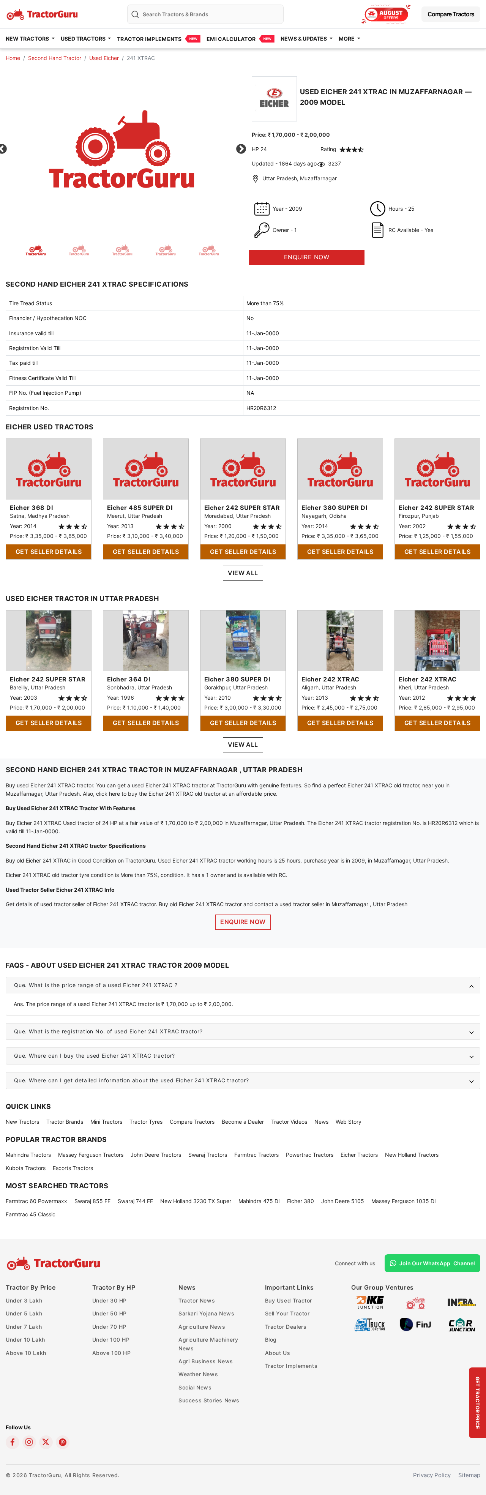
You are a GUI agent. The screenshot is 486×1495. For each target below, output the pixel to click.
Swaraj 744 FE (135, 1201)
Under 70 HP (109, 1326)
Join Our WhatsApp (437, 1263)
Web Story (348, 1121)
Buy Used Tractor (288, 1300)
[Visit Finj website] (415, 1324)
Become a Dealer (243, 1121)
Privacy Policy (432, 1475)
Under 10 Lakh (25, 1339)
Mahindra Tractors (28, 1154)
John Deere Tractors (156, 1154)
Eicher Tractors (359, 1154)
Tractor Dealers (286, 1326)
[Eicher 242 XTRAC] (340, 640)
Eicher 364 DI (128, 679)
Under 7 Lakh (24, 1326)
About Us (277, 1353)
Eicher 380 (300, 1201)
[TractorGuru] (54, 1263)
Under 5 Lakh (24, 1313)
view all (243, 573)
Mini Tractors (106, 1121)
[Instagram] (29, 1442)
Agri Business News (205, 1361)
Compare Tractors (451, 14)
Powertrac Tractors (309, 1154)
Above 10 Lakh (26, 1353)
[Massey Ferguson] (386, 14)
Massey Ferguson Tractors (90, 1154)
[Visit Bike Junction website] (369, 1301)
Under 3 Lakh (24, 1300)
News (321, 1121)
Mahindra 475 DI (259, 1201)
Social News (195, 1387)
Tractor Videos (289, 1121)
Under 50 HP (109, 1313)
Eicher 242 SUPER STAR (242, 507)
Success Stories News (209, 1400)
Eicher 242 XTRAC (330, 679)
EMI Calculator (231, 39)
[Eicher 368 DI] (48, 468)
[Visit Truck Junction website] (369, 1324)
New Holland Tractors (412, 1154)
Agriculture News (202, 1326)
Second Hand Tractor (54, 58)
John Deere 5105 (342, 1201)
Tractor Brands (64, 1121)
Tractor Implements (149, 39)
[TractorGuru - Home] (43, 13)
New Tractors (22, 1121)
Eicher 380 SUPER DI (334, 507)
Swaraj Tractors (207, 1154)
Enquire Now (242, 922)
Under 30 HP (109, 1300)
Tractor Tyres (146, 1121)
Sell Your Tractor (287, 1313)
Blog (271, 1339)
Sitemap (469, 1475)
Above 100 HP (111, 1353)
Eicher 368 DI (31, 507)
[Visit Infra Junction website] (461, 1301)
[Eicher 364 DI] (146, 640)
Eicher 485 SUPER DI (139, 507)
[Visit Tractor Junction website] (415, 1301)
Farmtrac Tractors (256, 1154)
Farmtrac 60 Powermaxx (36, 1201)
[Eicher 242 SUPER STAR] (243, 468)
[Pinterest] (62, 1442)
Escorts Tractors (73, 1168)
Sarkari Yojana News (206, 1313)
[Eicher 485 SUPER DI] (145, 468)
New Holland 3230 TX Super (195, 1201)
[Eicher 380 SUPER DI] (340, 468)
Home (13, 58)
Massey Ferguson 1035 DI (403, 1201)
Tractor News (196, 1300)
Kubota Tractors (26, 1168)
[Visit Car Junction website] (461, 1324)
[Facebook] (12, 1442)
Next (241, 149)
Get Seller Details (49, 551)
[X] (46, 1442)
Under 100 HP (111, 1339)
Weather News (198, 1374)
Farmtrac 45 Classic (30, 1214)
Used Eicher (104, 58)
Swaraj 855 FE (92, 1201)
